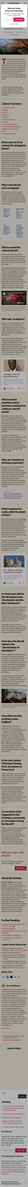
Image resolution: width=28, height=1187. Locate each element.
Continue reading (14, 24)
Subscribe (19, 19)
